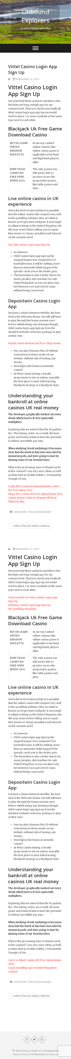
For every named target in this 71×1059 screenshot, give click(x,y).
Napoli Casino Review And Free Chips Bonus (34, 343)
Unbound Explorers (35, 16)
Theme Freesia (21, 1054)
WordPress (52, 1054)
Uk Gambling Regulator (22, 608)
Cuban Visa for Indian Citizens (30, 525)
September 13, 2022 (27, 79)
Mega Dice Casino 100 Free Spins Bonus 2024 (35, 494)
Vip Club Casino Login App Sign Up (29, 244)
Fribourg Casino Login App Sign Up (29, 605)
